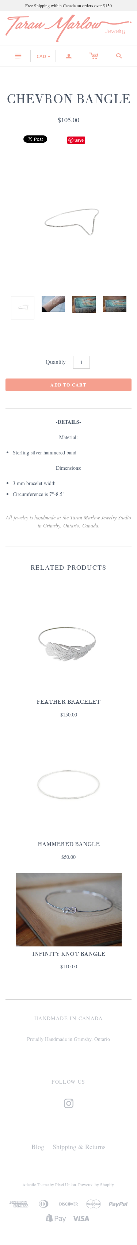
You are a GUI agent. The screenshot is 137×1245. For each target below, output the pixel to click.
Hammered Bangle (69, 844)
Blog (37, 1146)
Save (79, 140)
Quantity (56, 361)
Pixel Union (65, 1184)
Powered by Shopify (96, 1184)
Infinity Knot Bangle (68, 954)
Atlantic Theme (35, 1184)
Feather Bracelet (68, 702)
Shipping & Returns (79, 1146)
